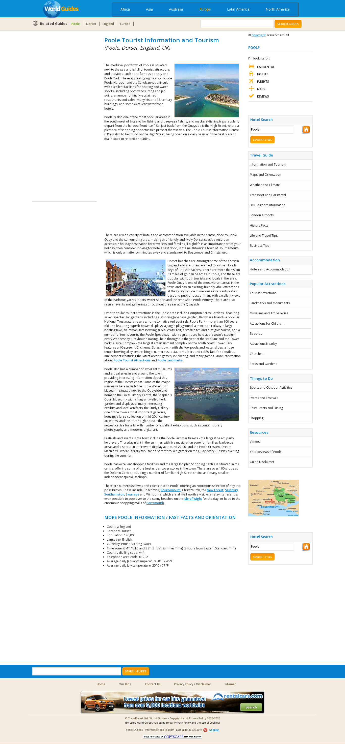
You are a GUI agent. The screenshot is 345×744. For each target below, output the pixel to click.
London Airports (262, 215)
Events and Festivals (264, 398)
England (108, 24)
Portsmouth (155, 503)
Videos (255, 442)
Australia (176, 9)
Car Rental (266, 67)
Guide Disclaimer (262, 462)
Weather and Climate (265, 185)
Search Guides (288, 24)
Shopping (256, 418)
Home (101, 684)
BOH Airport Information (267, 205)
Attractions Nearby (263, 344)
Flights (263, 81)
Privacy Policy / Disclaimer (192, 684)
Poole (75, 24)
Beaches (256, 333)
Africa (125, 9)
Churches (256, 354)
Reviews (263, 96)
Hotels (262, 74)
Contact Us (153, 684)
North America (278, 9)
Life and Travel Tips (264, 235)
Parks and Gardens (263, 364)
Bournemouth (171, 490)
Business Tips (259, 245)
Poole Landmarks (170, 360)
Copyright (259, 35)
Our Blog (125, 684)
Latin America (238, 9)
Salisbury (231, 490)
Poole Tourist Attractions (132, 360)
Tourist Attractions (263, 293)
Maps (261, 89)
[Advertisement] (52, 111)
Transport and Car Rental (268, 195)
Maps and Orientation (265, 174)
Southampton (114, 494)
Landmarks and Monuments (270, 303)
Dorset (91, 24)
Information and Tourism (268, 164)
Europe (205, 9)
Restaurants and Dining (266, 408)
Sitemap (230, 684)
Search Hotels (262, 139)
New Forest (215, 490)
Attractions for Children (266, 323)
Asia (149, 9)
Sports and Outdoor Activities (271, 387)
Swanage (132, 494)
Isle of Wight (193, 499)
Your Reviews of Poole (266, 452)
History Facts (259, 225)
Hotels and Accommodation (270, 269)
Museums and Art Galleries (269, 313)
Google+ (214, 729)
